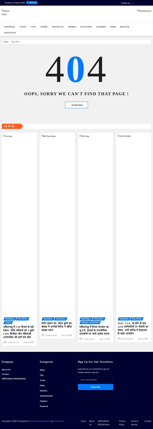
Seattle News (45, 421)
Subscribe (95, 387)
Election (86, 27)
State (23, 27)
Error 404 (15, 41)
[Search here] (150, 26)
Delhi (42, 385)
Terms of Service (134, 423)
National (9, 27)
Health (124, 27)
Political (58, 27)
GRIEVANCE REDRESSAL (14, 378)
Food (113, 27)
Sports (72, 27)
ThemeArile (59, 421)
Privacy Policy (122, 423)
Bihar (42, 370)
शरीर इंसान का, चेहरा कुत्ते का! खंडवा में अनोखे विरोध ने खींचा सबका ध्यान (56, 327)
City (33, 27)
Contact (5, 374)
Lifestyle (10, 33)
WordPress (33, 421)
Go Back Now (77, 105)
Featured (44, 406)
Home (6, 41)
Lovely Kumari (13, 342)
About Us (6, 369)
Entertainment (46, 395)
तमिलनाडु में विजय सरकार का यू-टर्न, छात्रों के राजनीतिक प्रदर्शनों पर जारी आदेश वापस (94, 330)
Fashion (101, 27)
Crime (44, 27)
